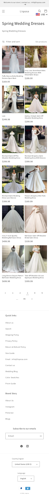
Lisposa (27, 493)
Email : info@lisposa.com (16, 359)
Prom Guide (10, 383)
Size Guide (10, 353)
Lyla (3, 116)
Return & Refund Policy (15, 347)
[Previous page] (5, 293)
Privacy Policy (11, 341)
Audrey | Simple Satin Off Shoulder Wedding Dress (34, 117)
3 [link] (27, 293)
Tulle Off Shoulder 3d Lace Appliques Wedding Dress (34, 277)
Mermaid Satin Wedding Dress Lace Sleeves (11, 197)
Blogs (7, 419)
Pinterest (9, 413)
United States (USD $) (23, 464)
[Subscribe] (40, 436)
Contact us (10, 365)
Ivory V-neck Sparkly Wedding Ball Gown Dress (11, 237)
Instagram (9, 406)
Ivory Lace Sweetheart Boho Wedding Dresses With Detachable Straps (35, 72)
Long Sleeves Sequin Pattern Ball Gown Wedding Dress (12, 277)
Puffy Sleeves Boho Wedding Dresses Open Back (12, 77)
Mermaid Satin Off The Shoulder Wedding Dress (11, 157)
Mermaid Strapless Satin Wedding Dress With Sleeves (35, 157)
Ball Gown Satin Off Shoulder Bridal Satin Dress (35, 237)
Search (8, 329)
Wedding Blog (11, 371)
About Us (9, 400)
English (23, 478)
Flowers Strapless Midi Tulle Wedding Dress (35, 197)
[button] (3, 11)
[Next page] (32, 299)
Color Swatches (12, 377)
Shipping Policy (12, 335)
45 (24, 299)
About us (9, 322)
